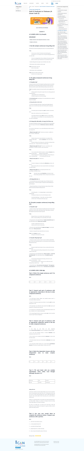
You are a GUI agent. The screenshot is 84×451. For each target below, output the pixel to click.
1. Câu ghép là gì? (61, 18)
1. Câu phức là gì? (61, 27)
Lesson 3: (59, 8)
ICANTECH (37, 3)
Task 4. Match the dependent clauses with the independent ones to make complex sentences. (63, 47)
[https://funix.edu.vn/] (56, 3)
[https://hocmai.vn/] (52, 3)
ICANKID (42, 3)
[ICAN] (18, 3)
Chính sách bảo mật (56, 442)
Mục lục (18, 8)
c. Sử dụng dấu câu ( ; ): (62, 23)
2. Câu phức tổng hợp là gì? (62, 28)
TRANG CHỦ (25, 3)
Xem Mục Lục (18, 10)
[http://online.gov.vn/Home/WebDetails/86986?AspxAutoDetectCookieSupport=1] (22, 448)
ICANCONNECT (31, 3)
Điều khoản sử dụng (56, 441)
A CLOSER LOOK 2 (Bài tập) (62, 30)
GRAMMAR (59, 11)
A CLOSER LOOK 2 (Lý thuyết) (62, 10)
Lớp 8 (33, 6)
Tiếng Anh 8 (37, 6)
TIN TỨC (47, 3)
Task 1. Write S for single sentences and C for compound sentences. (62, 33)
